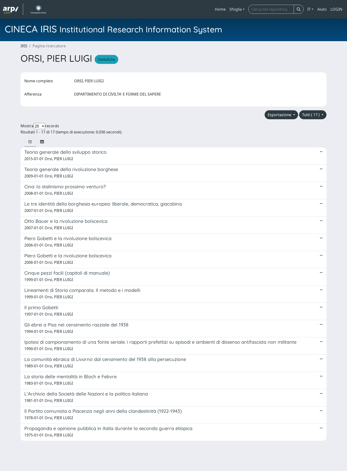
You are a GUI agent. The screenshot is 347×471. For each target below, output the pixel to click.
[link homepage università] (38, 9)
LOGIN (336, 9)
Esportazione (280, 114)
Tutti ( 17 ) (311, 114)
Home (220, 9)
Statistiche (106, 59)
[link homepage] (13, 9)
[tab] (30, 142)
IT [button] (309, 9)
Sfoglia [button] (235, 9)
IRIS (24, 45)
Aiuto (322, 9)
